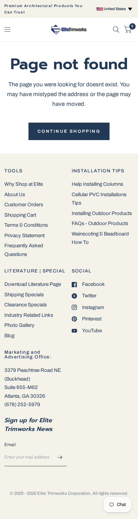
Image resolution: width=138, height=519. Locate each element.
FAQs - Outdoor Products (100, 223)
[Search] (116, 29)
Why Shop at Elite (23, 184)
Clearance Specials (25, 304)
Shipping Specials (24, 294)
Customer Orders (23, 204)
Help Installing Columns (97, 184)
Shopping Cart (20, 215)
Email (10, 444)
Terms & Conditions (26, 225)
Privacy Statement (24, 235)
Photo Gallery (19, 325)
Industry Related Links (28, 315)
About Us (14, 194)
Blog (9, 335)
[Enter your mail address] (60, 457)
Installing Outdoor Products (102, 213)
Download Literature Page (32, 284)
